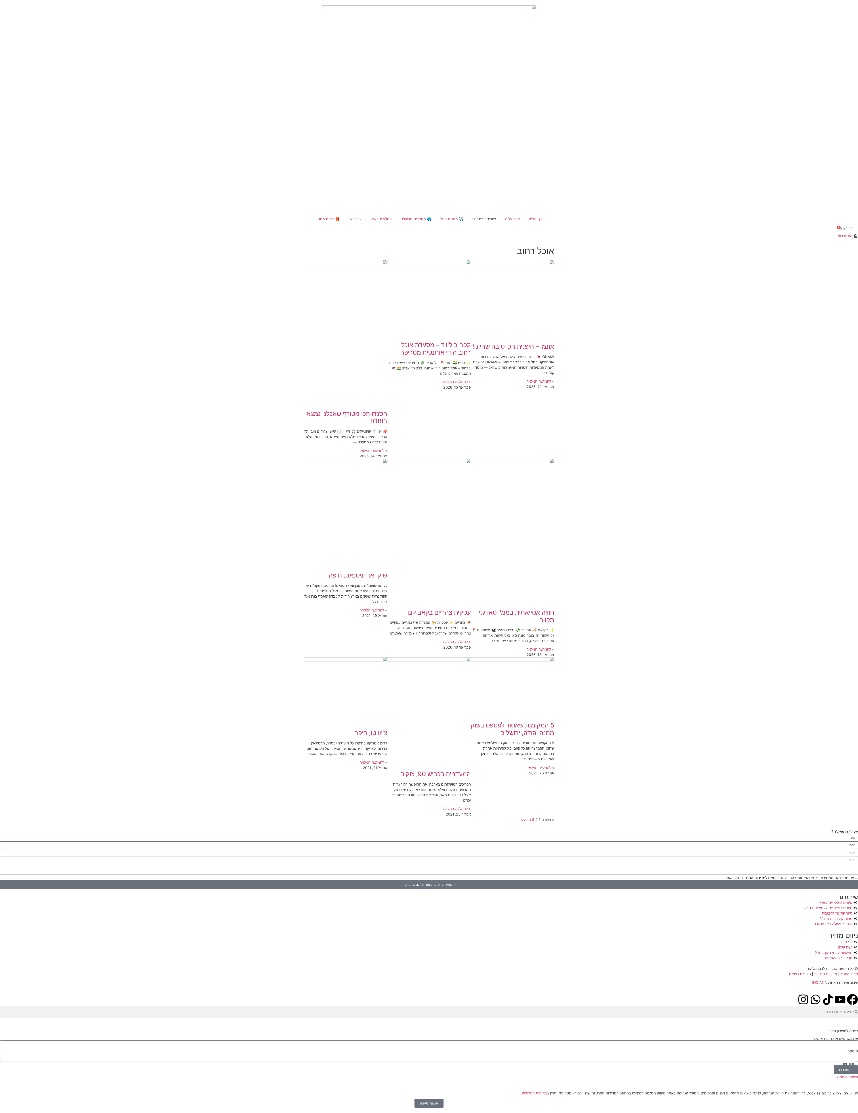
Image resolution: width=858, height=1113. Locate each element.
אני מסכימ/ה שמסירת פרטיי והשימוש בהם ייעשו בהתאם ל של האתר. (789, 877)
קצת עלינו (512, 219)
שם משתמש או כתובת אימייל (836, 1038)
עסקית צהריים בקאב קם (439, 612)
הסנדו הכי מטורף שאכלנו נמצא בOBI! (347, 417)
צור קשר (355, 219)
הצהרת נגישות (800, 974)
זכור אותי (848, 1063)
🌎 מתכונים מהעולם (416, 219)
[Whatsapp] (815, 999)
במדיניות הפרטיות (535, 1093)
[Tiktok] (827, 999)
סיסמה (852, 1051)
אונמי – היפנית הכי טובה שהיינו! (513, 346)
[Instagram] (803, 999)
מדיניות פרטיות (825, 974)
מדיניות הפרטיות (752, 877)
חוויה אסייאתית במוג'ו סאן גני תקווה (516, 616)
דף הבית (535, 219)
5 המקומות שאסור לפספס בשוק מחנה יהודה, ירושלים (512, 729)
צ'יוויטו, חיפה (370, 733)
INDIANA (819, 982)
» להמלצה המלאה (540, 381)
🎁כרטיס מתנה (328, 219)
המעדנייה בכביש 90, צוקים (435, 774)
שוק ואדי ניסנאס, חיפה (358, 575)
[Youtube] (840, 999)
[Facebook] (852, 999)
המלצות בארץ (381, 219)
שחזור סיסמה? (846, 1077)
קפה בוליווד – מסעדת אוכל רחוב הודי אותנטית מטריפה (435, 348)
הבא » (526, 819)
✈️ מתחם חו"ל (451, 219)
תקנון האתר (849, 974)
